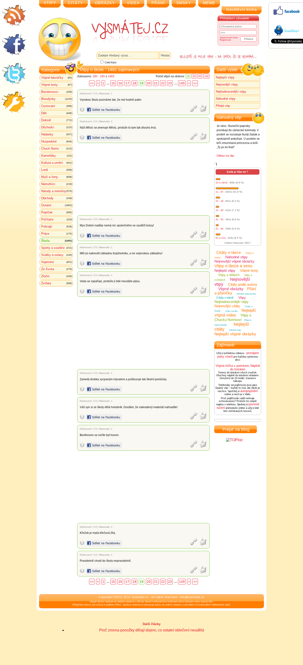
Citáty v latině (225, 297)
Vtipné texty (56, 84)
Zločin (56, 276)
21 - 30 (219, 201)
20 (193, 76)
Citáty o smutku (231, 311)
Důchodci (56, 127)
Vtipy (242, 297)
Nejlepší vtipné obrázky (235, 334)
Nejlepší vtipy (225, 77)
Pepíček (56, 212)
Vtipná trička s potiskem (232, 365)
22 (163, 83)
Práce (56, 233)
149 (182, 83)
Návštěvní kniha (241, 10)
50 (199, 76)
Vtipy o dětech (229, 275)
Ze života (56, 269)
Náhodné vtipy (226, 98)
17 (127, 83)
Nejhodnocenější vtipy (231, 91)
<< (92, 83)
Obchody (56, 198)
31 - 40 (219, 210)
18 (134, 83)
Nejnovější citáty (227, 306)
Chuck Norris (56, 148)
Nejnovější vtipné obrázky (234, 261)
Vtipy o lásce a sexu (233, 265)
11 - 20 (219, 191)
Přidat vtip (223, 106)
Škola (56, 240)
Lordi (56, 170)
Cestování (56, 106)
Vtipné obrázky (230, 289)
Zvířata (56, 283)
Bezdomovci (56, 92)
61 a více (221, 238)
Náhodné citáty (235, 330)
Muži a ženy (56, 177)
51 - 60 (219, 228)
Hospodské (56, 141)
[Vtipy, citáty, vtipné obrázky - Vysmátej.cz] (124, 31)
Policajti (56, 226)
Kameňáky (56, 155)
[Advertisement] (144, 179)
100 (206, 76)
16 (120, 83)
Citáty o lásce (228, 252)
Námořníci (56, 184)
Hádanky (56, 134)
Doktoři (56, 120)
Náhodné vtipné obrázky (246, 294)
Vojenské (56, 262)
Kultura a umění (56, 162)
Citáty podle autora (242, 284)
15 (113, 83)
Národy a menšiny (56, 191)
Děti (56, 113)
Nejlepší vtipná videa (235, 312)
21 (156, 83)
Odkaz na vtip (225, 155)
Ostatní (56, 205)
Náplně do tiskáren (245, 367)
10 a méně (221, 182)
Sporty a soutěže (56, 248)
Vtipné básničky (56, 77)
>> (195, 83)
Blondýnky (56, 99)
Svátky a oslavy (56, 255)
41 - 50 (219, 219)
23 (170, 83)
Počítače (56, 219)
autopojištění (249, 391)
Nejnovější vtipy (227, 84)
